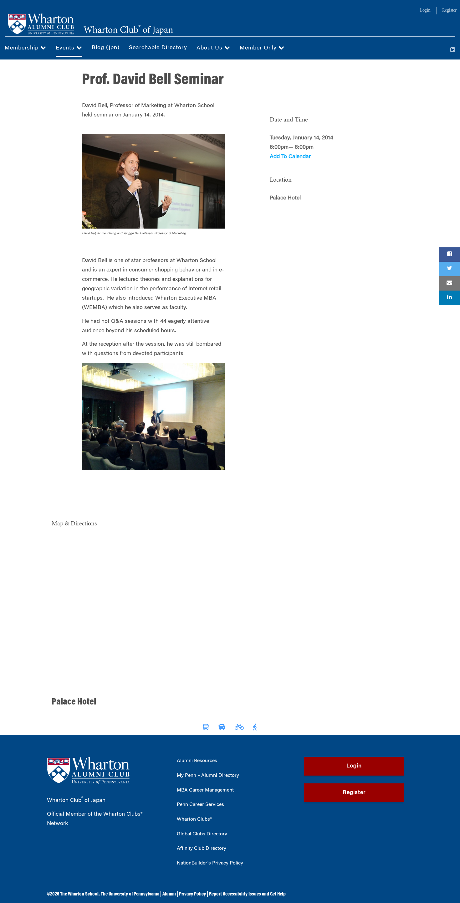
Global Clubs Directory (202, 834)
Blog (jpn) (106, 48)
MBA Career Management (205, 790)
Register (449, 10)
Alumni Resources (197, 760)
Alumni (169, 894)
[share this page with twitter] (449, 269)
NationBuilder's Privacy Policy (210, 863)
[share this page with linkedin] (449, 298)
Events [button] (66, 48)
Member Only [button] (259, 48)
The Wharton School (79, 894)
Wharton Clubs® (194, 819)
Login (425, 10)
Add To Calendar (290, 157)
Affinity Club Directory (201, 848)
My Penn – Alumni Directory (208, 775)
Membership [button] (22, 48)
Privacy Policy (192, 894)
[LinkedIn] (452, 50)
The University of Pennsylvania (130, 894)
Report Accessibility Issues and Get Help (247, 894)
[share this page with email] (449, 283)
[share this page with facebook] (449, 254)
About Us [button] (210, 48)
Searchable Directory (158, 48)
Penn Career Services (200, 804)
